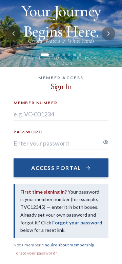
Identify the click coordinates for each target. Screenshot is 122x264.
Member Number (35, 102)
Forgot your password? (35, 253)
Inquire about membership (68, 244)
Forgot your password (77, 222)
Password (28, 131)
